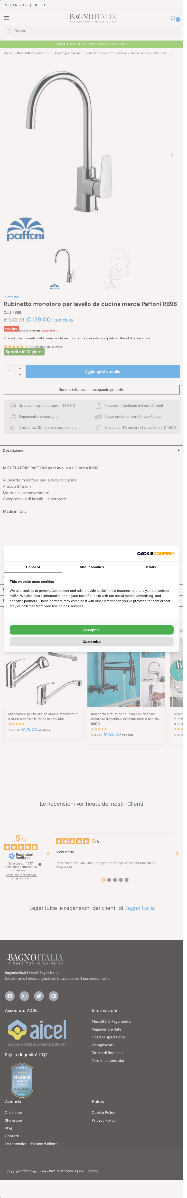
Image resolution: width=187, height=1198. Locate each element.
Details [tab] (150, 567)
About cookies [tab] (92, 567)
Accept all (91, 630)
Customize (92, 641)
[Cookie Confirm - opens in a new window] (155, 553)
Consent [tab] (33, 567)
